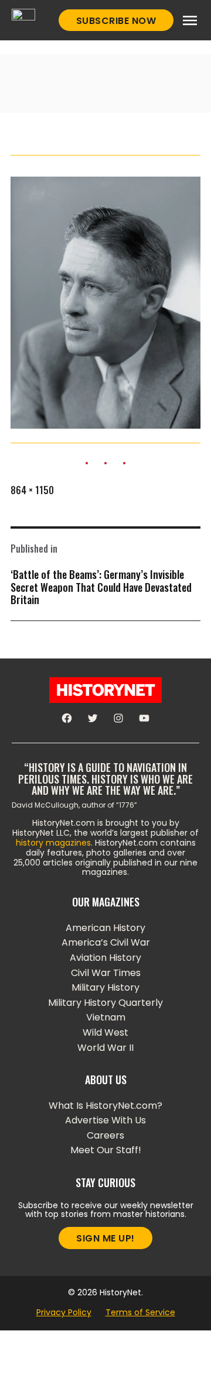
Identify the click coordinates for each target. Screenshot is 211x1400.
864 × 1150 (32, 490)
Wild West (105, 1032)
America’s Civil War (106, 942)
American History (105, 928)
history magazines (53, 843)
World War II (105, 1047)
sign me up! (105, 1238)
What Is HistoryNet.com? (105, 1105)
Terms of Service (140, 1312)
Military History (105, 987)
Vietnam (105, 1017)
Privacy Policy (63, 1312)
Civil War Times (106, 973)
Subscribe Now (116, 20)
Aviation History (105, 957)
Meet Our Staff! (105, 1150)
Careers (105, 1135)
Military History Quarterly (105, 1002)
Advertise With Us (105, 1120)
